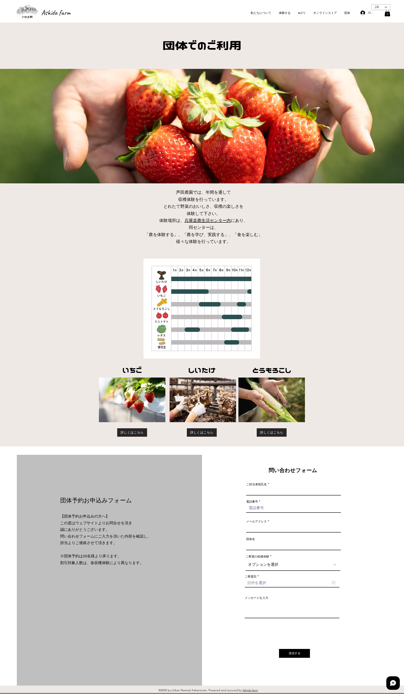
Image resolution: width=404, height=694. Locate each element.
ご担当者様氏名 (256, 484)
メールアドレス (256, 521)
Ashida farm (55, 12)
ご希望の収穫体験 (257, 556)
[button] (387, 12)
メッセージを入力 (256, 597)
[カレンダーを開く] (333, 582)
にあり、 (239, 220)
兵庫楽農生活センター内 (208, 220)
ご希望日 (252, 576)
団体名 (250, 539)
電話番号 (252, 501)
